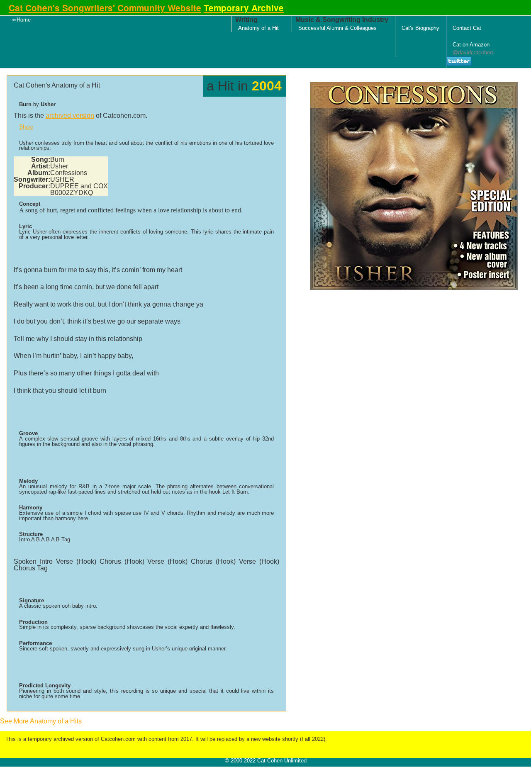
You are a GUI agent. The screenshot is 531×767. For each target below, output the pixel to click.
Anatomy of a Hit (258, 28)
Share (26, 127)
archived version (70, 115)
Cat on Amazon (471, 44)
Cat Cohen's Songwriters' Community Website (105, 8)
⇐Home (21, 20)
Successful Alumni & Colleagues (337, 28)
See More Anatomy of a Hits (41, 721)
